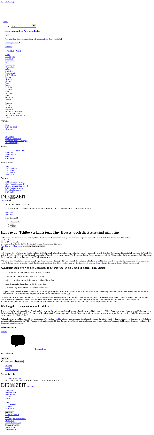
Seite (68, 294)
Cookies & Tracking (12, 425)
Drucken (20, 362)
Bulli (141, 255)
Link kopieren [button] (8, 362)
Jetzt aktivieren (6, 246)
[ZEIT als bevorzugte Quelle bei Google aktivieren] (2, 249)
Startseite (4, 332)
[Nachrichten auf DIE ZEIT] (13, 198)
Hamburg (8, 366)
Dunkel (13, 227)
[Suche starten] (34, 26)
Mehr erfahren (17, 246)
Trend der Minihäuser (55, 319)
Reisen (7, 368)
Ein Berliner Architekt (92, 263)
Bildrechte (9, 412)
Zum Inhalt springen (8, 2)
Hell (12, 224)
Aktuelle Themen (11, 370)
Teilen (6, 358)
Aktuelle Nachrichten (13, 378)
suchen (7, 26)
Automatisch (15, 222)
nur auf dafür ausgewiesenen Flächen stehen (101, 301)
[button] (4, 22)
